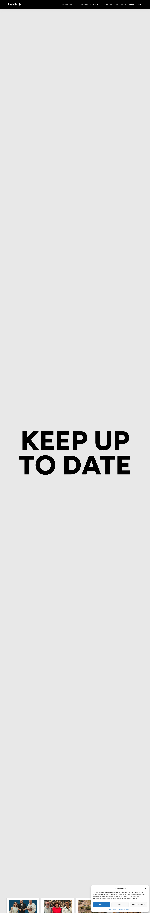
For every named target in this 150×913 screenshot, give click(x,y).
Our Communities (117, 4)
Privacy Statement (124, 909)
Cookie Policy (113, 909)
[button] (146, 888)
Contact (139, 4)
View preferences (138, 905)
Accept (102, 905)
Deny (120, 905)
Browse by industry (88, 4)
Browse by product (69, 4)
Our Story (104, 4)
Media (131, 4)
